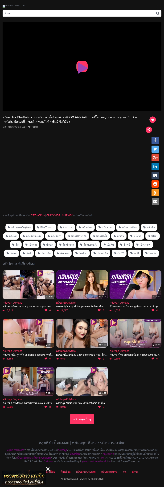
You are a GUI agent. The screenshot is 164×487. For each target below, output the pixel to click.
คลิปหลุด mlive (109, 471)
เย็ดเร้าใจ (45, 253)
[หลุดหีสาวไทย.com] (14, 6)
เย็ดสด (12, 253)
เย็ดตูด (49, 244)
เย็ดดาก (32, 244)
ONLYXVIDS (53, 215)
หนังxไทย (87, 227)
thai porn (68, 227)
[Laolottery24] (24, 478)
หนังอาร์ (101, 461)
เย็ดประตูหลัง (90, 244)
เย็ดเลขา (64, 253)
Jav (109, 461)
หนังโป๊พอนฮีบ (33, 236)
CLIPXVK (67, 215)
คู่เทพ (84, 461)
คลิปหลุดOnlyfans (41, 457)
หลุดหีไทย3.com (15, 450)
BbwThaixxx (47, 227)
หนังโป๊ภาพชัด (78, 236)
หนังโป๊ (12, 236)
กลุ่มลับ (107, 454)
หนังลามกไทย (129, 227)
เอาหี (136, 253)
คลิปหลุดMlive (23, 457)
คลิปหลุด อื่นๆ (82, 419)
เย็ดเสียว (82, 253)
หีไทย (154, 236)
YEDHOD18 (38, 215)
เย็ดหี (28, 253)
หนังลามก (106, 227)
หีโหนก (137, 236)
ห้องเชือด (75, 454)
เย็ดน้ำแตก (68, 244)
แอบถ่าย (92, 461)
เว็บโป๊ (120, 253)
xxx (102, 457)
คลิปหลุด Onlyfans (21, 227)
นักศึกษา (48, 461)
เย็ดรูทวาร (145, 244)
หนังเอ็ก (150, 227)
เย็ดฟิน (110, 244)
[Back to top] (155, 472)
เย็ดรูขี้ (126, 244)
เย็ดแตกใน (102, 253)
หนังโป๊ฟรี (56, 236)
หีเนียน (120, 236)
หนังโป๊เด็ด (101, 236)
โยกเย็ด (152, 253)
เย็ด (17, 244)
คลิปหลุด (62, 450)
